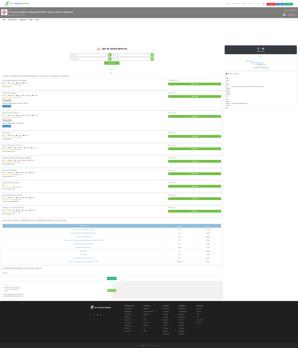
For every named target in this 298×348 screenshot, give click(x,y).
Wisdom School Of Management (83, 236)
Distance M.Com (128, 314)
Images (31, 19)
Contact (37, 19)
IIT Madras (165, 314)
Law (144, 328)
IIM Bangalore (182, 317)
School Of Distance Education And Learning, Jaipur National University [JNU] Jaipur (83, 240)
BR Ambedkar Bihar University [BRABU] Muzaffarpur (83, 233)
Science (250, 3)
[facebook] (258, 48)
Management (146, 308)
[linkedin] (101, 315)
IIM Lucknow (182, 328)
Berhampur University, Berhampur (83, 247)
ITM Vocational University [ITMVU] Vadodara (83, 229)
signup (288, 4)
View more (6, 106)
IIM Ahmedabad (182, 308)
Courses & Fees (12, 19)
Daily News (199, 322)
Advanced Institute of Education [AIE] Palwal (83, 243)
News (198, 317)
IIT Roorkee (165, 308)
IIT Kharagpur (166, 319)
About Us (199, 308)
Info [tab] (4, 19)
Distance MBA (128, 308)
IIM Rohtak (181, 333)
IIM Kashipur (182, 325)
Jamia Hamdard (83, 251)
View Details (112, 290)
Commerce (145, 322)
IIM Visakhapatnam (183, 311)
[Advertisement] (149, 33)
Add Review (111, 278)
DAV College (83, 254)
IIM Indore (181, 319)
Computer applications (148, 311)
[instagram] (94, 315)
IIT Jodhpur (165, 317)
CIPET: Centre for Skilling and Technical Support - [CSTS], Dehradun (247, 86)
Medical (145, 331)
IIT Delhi (165, 325)
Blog (198, 314)
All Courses (257, 3)
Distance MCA (128, 311)
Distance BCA (128, 322)
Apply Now (292, 15)
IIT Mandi (165, 331)
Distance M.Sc (128, 331)
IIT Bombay (165, 322)
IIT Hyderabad (166, 333)
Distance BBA (128, 319)
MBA (228, 3)
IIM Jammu (181, 322)
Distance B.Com (128, 325)
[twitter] (263, 48)
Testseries (271, 4)
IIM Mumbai (181, 331)
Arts (144, 317)
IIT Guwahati (166, 311)
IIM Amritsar (181, 314)
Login (280, 4)
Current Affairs (200, 319)
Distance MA (127, 317)
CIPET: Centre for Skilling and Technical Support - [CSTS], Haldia (83, 261)
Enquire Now (112, 63)
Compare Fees (23, 19)
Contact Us (199, 311)
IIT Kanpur (165, 328)
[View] (5, 273)
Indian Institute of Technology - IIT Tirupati (83, 258)
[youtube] (97, 315)
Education (243, 3)
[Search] (263, 3)
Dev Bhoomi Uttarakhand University (239, 103)
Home (9, 9)
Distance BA (127, 328)
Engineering (235, 3)
